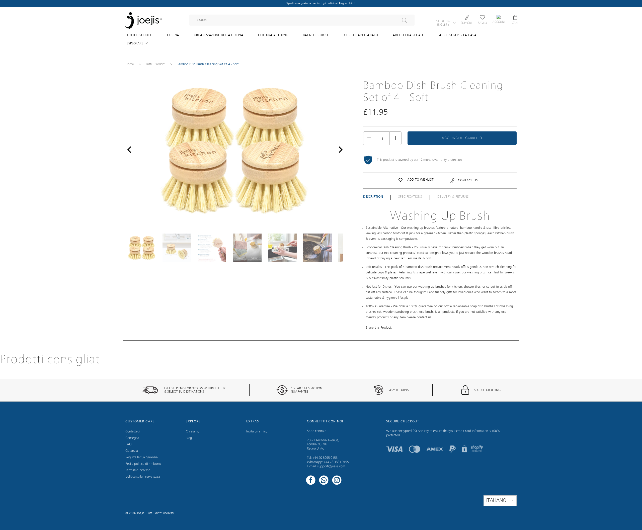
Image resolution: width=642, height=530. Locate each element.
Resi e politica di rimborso (143, 464)
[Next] (339, 149)
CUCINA (173, 35)
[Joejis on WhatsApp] (323, 481)
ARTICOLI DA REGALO (408, 35)
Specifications (410, 196)
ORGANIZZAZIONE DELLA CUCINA (218, 35)
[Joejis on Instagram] (337, 481)
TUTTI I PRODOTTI (139, 35)
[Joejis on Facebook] (310, 481)
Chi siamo (192, 431)
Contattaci (132, 431)
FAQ (128, 444)
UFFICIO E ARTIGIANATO (360, 35)
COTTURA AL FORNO (273, 35)
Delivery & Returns (453, 196)
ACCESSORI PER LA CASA (457, 35)
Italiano (497, 500)
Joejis (140, 513)
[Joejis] (143, 17)
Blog (189, 438)
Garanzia (131, 450)
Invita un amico (256, 431)
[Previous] (129, 149)
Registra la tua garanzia (141, 457)
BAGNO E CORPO (315, 35)
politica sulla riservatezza (142, 476)
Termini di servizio (137, 470)
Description (373, 196)
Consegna (132, 438)
